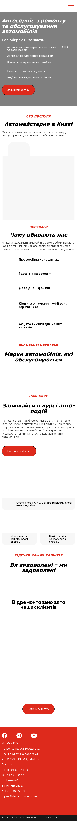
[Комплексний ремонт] (19, 149)
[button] (18, 90)
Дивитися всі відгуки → (38, 719)
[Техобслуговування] (38, 149)
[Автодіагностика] (58, 149)
